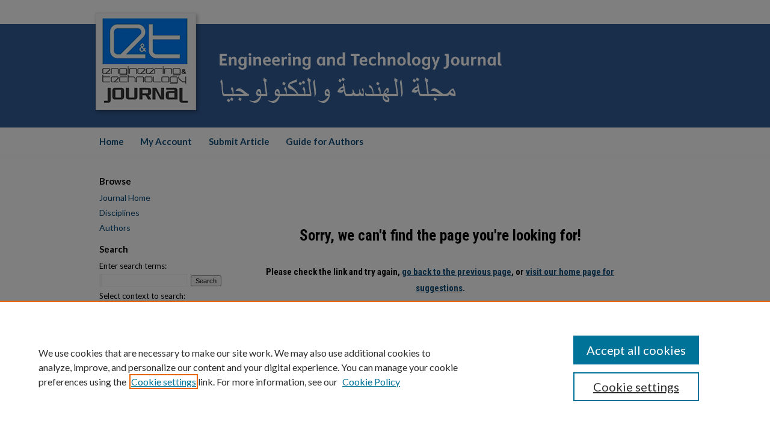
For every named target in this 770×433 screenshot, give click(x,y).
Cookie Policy (371, 381)
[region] (385, 367)
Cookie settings (163, 381)
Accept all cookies (636, 350)
